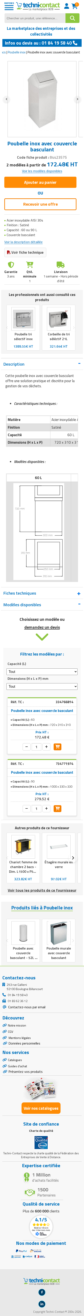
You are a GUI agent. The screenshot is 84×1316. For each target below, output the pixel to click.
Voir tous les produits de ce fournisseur (42, 890)
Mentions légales (19, 1038)
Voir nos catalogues (41, 1108)
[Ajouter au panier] (57, 746)
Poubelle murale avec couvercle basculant (59, 953)
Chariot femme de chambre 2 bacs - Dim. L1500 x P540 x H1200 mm (23, 869)
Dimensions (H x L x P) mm (28, 678)
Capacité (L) (17, 663)
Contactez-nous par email (26, 1007)
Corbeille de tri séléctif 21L (59, 336)
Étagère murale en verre (59, 864)
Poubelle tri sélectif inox (23, 336)
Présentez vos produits (25, 1071)
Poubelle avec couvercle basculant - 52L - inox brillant (23, 955)
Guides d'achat (17, 1066)
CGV (10, 1031)
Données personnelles (24, 1043)
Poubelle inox (17, 52)
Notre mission (17, 1025)
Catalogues (15, 1060)
